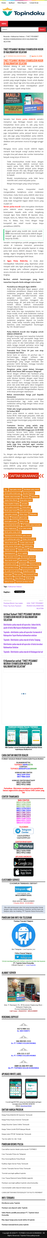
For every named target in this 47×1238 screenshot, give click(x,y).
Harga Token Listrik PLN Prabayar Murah (16, 1129)
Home (3, 3)
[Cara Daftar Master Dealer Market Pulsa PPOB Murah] (23, 478)
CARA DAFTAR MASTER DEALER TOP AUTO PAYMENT (22, 1192)
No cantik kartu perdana (12, 571)
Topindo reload (22, 550)
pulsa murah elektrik (28, 149)
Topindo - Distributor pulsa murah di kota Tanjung (22, 639)
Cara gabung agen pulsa (12, 539)
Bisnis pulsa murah (10, 511)
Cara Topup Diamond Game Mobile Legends (17, 1178)
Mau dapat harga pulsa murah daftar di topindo (18, 1220)
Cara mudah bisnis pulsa (12, 525)
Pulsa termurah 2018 (30, 574)
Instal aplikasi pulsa (10, 521)
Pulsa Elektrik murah (16, 332)
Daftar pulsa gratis (25, 511)
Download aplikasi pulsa (19, 518)
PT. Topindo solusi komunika (32, 525)
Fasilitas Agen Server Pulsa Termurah (15, 1164)
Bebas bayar (24, 514)
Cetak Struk (34, 3)
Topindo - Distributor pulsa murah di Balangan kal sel (23, 651)
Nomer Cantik (23, 521)
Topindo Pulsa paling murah (30, 1235)
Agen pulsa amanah (10, 514)
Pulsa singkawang (10, 528)
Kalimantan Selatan (15, 587)
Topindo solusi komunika (12, 496)
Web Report (22, 3)
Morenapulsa (22, 564)
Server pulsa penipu (24, 528)
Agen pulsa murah (16, 489)
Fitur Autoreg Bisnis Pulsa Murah (13, 1159)
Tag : (6, 489)
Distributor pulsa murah (31, 489)
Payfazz (7, 518)
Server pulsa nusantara (12, 507)
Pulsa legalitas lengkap (11, 504)
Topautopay (35, 496)
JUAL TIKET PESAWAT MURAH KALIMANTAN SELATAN (35, 605)
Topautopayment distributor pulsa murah (17, 535)
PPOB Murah (29, 578)
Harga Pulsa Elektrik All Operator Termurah (17, 1115)
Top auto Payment (28, 493)
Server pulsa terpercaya (12, 493)
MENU (4, 24)
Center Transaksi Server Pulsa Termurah (16, 1168)
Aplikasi (12, 3)
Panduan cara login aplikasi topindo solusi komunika (20, 1183)
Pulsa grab (17, 574)
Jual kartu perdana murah (24, 581)
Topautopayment (9, 553)
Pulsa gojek (8, 574)
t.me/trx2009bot (23, 836)
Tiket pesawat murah (11, 557)
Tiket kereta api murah (27, 557)
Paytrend (32, 560)
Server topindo (22, 553)
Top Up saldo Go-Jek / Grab (11, 1139)
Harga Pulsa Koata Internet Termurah (15, 1120)
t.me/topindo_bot (29, 949)
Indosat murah (9, 581)
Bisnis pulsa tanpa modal (12, 532)
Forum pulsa (26, 507)
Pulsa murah (8, 578)
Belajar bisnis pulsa (28, 539)
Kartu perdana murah (11, 567)
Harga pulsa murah (25, 500)
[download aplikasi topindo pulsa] (24, 866)
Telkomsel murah (34, 564)
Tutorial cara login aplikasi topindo (14, 1173)
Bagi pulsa (33, 514)
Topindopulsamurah (35, 550)
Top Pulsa (26, 496)
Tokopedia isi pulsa (28, 571)
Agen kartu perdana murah (29, 567)
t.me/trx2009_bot (23, 838)
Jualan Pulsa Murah (10, 500)
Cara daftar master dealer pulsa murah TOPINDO (19, 1149)
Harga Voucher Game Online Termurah (15, 1124)
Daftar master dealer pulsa (13, 546)
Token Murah (19, 578)
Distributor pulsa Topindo (11, 1203)
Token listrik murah (10, 560)
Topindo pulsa (28, 546)
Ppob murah (23, 560)
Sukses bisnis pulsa (10, 543)
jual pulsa (25, 504)
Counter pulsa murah (26, 543)
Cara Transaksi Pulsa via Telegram (14, 1154)
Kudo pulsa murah (10, 564)
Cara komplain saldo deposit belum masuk (16, 1188)
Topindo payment (10, 550)
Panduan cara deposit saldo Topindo (14, 1208)
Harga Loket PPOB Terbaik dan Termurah (16, 1134)
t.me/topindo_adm (23, 893)
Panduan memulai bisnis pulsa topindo (15, 1225)
